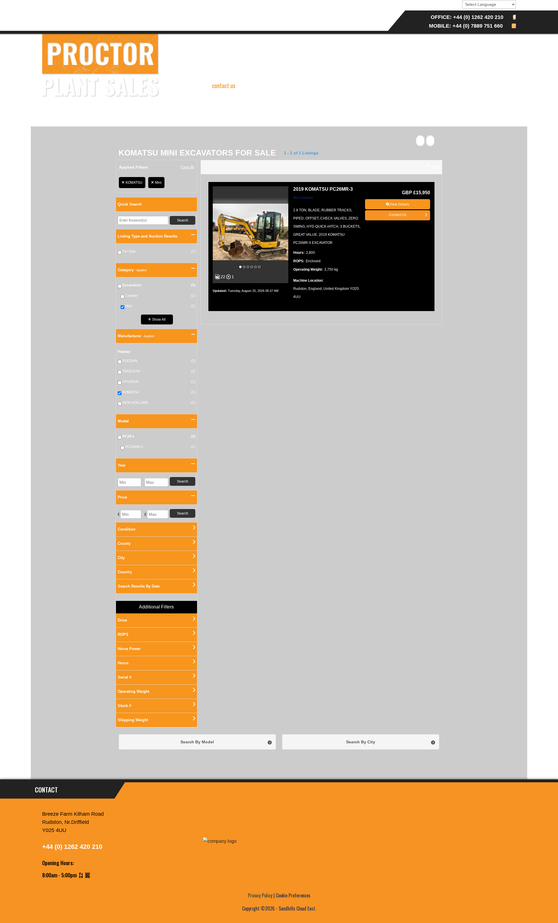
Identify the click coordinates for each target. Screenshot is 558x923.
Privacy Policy (260, 895)
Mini (158, 183)
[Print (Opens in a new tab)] (420, 140)
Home (47, 14)
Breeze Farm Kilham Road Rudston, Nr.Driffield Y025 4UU (73, 822)
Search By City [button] (360, 742)
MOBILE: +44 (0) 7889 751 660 (466, 26)
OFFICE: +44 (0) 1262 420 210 (467, 17)
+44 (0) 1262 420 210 (72, 846)
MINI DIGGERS (74, 14)
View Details (399, 204)
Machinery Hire (277, 14)
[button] (430, 167)
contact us (223, 85)
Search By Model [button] (197, 742)
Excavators (108, 14)
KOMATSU (134, 183)
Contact (59, 23)
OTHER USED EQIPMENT (176, 14)
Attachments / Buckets (230, 14)
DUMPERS (138, 14)
